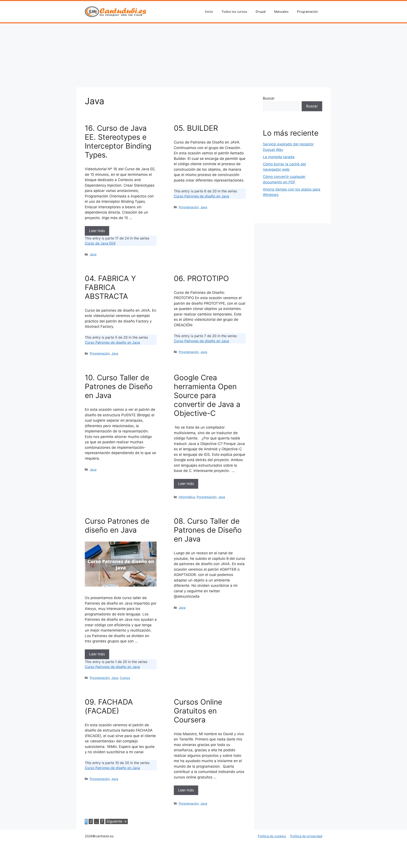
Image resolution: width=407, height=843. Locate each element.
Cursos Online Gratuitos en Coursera (198, 710)
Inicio (209, 12)
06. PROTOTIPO (201, 278)
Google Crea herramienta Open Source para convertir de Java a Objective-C (207, 395)
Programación (307, 12)
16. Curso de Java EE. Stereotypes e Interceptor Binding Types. (118, 141)
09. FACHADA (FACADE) (109, 706)
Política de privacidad (306, 836)
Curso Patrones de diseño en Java (201, 196)
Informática (187, 497)
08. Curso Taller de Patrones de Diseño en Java (208, 529)
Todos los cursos (234, 12)
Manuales (281, 12)
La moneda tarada (278, 157)
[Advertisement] (203, 55)
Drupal (261, 12)
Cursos (125, 678)
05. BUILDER (196, 128)
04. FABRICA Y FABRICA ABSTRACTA (110, 287)
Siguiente (116, 821)
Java (93, 254)
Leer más (97, 231)
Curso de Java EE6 (100, 243)
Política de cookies (272, 836)
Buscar (269, 98)
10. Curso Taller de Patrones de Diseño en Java (119, 386)
